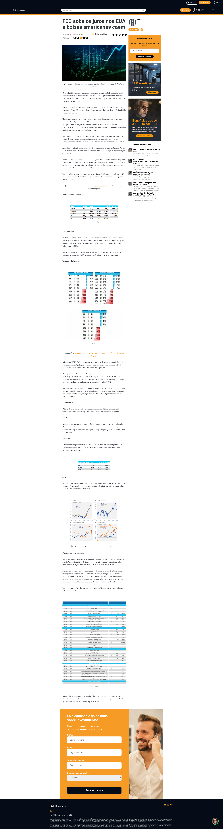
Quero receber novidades (144, 56)
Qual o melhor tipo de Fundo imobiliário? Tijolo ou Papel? (143, 194)
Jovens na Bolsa (39, 3)
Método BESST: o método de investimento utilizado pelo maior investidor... (145, 161)
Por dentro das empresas (55, 3)
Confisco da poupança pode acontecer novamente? (143, 173)
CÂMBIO (186, 10)
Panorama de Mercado (23, 3)
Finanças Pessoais (6, 3)
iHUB (67, 34)
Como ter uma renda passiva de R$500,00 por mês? (144, 183)
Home (51, 811)
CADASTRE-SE (205, 2)
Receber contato (94, 790)
